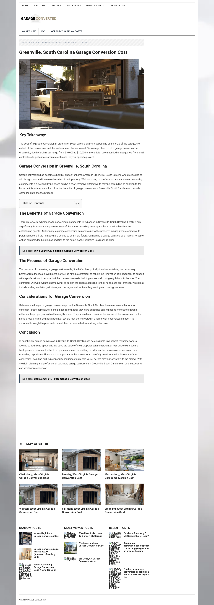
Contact (56, 5)
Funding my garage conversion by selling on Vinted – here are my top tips (136, 573)
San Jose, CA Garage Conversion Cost (89, 560)
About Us (39, 5)
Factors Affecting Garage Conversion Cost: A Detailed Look (45, 567)
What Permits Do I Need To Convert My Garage (91, 534)
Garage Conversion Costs (66, 31)
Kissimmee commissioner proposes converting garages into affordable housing (136, 547)
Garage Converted (36, 600)
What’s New (29, 31)
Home (25, 5)
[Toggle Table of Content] (75, 203)
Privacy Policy (95, 5)
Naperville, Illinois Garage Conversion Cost (46, 534)
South (34, 42)
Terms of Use (117, 5)
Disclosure (74, 5)
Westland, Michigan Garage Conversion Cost (91, 544)
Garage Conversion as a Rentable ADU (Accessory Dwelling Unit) (46, 553)
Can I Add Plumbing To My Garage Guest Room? (136, 534)
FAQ (43, 31)
